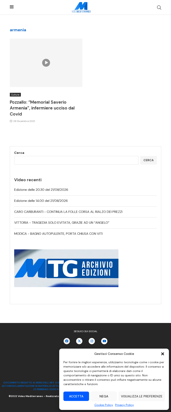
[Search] (159, 7)
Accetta (76, 396)
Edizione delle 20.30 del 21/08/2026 (41, 189)
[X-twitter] (79, 341)
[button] (163, 354)
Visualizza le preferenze (141, 396)
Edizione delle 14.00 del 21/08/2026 (41, 200)
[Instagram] (92, 341)
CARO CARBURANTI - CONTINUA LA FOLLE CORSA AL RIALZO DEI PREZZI (68, 212)
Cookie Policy (103, 405)
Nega (103, 396)
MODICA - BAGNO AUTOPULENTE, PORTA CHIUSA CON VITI (58, 233)
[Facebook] (67, 341)
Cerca (19, 153)
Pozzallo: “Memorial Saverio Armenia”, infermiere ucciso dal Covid (42, 108)
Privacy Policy (124, 405)
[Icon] (46, 62)
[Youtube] (104, 341)
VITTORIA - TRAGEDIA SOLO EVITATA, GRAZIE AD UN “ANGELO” (61, 222)
